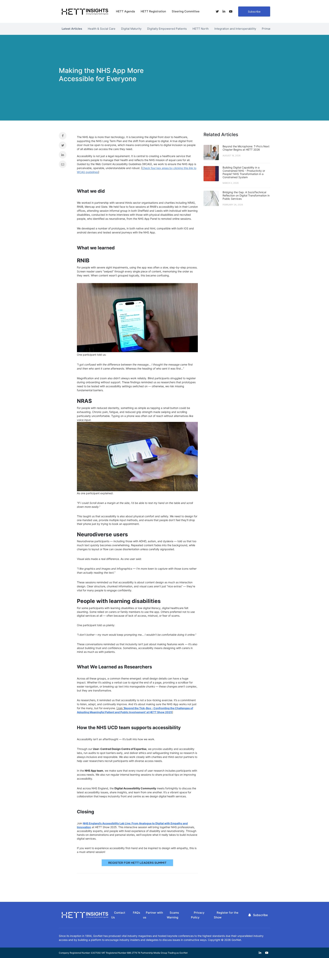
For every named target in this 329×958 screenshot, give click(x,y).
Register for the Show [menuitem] (226, 915)
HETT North (200, 28)
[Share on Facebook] (65, 136)
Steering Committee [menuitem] (186, 11)
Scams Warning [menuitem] (173, 915)
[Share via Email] (65, 165)
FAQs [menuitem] (136, 912)
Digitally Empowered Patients (167, 28)
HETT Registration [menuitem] (153, 11)
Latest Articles (72, 28)
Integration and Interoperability (235, 28)
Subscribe (254, 11)
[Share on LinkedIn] (65, 155)
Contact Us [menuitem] (118, 915)
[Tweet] (65, 146)
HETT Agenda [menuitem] (125, 11)
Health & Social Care (101, 28)
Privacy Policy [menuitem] (197, 915)
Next (273, 28)
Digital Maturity (131, 28)
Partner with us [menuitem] (153, 915)
